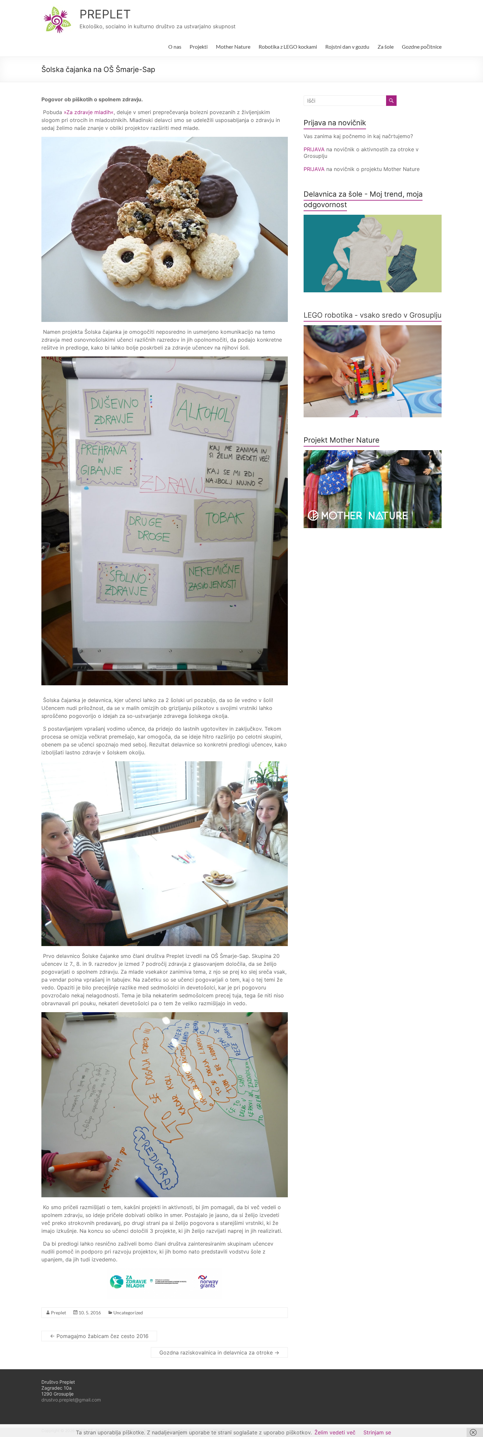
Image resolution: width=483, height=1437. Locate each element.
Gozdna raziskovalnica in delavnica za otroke (219, 1352)
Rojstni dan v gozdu (347, 46)
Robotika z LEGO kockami (288, 46)
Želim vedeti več (335, 1432)
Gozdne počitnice (422, 46)
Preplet (58, 1312)
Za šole (386, 46)
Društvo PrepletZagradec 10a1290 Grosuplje (58, 1388)
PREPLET (105, 14)
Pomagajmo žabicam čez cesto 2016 (99, 1336)
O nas (174, 46)
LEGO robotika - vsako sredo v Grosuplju (373, 315)
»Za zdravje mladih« (89, 112)
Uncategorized (128, 1312)
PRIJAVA (315, 149)
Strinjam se (377, 1432)
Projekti (199, 46)
